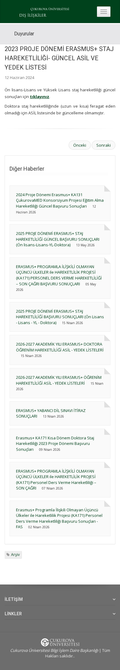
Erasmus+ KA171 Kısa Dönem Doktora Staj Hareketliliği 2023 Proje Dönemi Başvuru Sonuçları (55, 443)
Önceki (79, 145)
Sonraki (103, 145)
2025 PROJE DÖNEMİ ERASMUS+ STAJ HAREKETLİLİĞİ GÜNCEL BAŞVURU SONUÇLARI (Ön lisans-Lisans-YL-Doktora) (57, 239)
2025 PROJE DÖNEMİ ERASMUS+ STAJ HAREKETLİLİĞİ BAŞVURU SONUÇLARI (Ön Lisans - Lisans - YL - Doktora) (60, 316)
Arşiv (15, 554)
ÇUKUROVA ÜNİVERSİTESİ (49, 9)
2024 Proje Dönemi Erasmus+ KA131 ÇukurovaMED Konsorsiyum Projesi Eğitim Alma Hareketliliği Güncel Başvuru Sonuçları (60, 200)
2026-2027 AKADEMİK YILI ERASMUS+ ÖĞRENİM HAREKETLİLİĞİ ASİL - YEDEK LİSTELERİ (59, 380)
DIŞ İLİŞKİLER (32, 16)
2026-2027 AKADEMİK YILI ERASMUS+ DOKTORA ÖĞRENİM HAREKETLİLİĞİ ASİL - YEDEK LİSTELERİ (60, 347)
